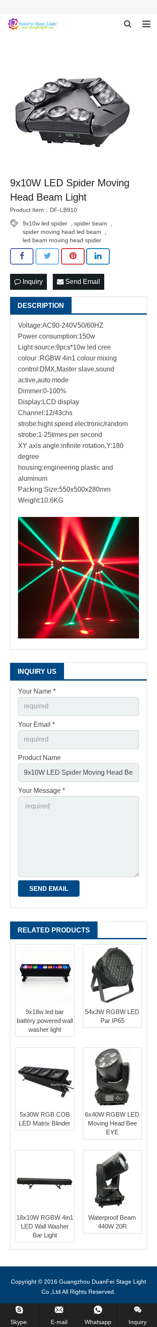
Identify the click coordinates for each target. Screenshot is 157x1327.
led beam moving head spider (62, 240)
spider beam (90, 223)
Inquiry (32, 281)
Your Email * (36, 724)
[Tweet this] (47, 256)
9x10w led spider (45, 223)
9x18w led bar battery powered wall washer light (45, 1020)
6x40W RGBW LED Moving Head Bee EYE (112, 1123)
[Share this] (21, 256)
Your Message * (41, 790)
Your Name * (37, 691)
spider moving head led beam (62, 231)
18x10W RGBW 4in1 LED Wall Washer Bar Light (44, 1226)
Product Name (39, 757)
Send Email (82, 281)
